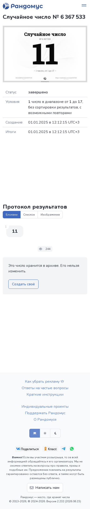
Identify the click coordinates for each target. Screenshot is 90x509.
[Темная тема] (55, 433)
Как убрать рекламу (42, 381)
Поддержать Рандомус (45, 413)
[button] (84, 6)
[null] (27, 449)
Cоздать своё (23, 284)
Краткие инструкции (45, 394)
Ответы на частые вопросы (45, 388)
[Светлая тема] (45, 433)
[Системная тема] (34, 433)
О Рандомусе (45, 419)
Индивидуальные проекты (45, 406)
